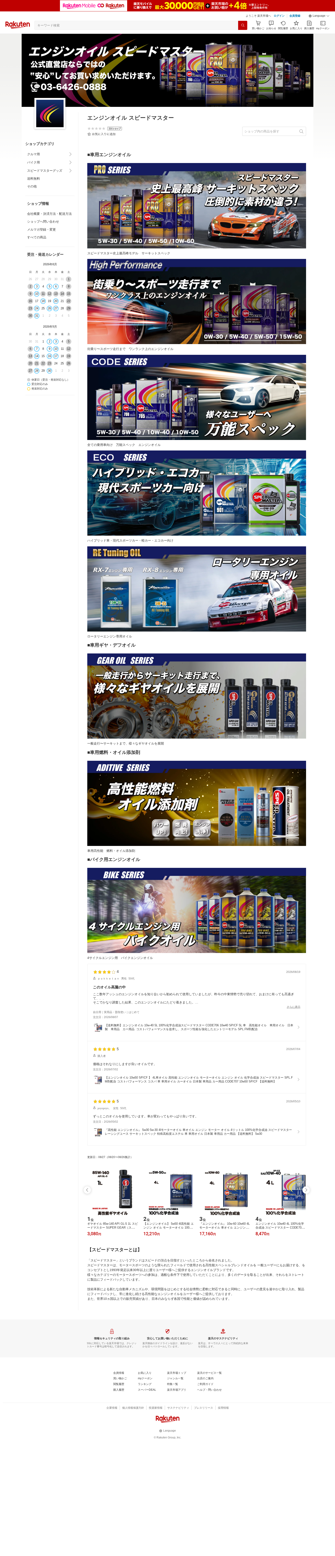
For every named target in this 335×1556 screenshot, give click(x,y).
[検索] (242, 25)
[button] (319, 16)
